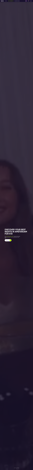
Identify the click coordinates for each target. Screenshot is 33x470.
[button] (8, 240)
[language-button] (26, 1)
